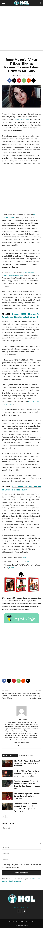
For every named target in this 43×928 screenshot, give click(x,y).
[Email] (33, 80)
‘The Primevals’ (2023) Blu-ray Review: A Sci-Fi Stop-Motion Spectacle (32, 696)
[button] (3, 3)
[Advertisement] (21, 28)
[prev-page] (3, 816)
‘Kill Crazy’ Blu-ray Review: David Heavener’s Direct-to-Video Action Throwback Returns (26, 773)
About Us (11, 922)
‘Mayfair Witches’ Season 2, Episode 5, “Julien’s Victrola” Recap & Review (11, 696)
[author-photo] (21, 716)
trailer (24, 557)
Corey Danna (17, 75)
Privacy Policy (20, 922)
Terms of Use (30, 922)
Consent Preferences (21, 907)
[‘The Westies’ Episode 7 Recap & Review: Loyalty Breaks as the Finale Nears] (7, 796)
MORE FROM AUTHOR (26, 755)
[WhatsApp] (24, 80)
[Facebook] (9, 80)
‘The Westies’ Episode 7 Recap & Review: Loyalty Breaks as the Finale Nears (27, 796)
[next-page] (6, 816)
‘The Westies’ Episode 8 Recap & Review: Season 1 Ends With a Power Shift (27, 763)
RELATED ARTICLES (9, 755)
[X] (14, 80)
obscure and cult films (21, 119)
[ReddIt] (29, 80)
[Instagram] (24, 911)
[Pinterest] (19, 80)
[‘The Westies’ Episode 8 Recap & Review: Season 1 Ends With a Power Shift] (7, 763)
